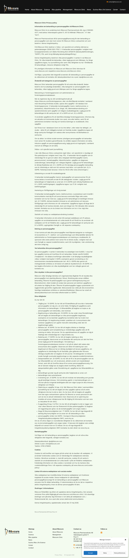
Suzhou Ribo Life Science (102, 9)
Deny (105, 553)
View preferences (119, 553)
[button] (125, 540)
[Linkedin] (101, 533)
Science (47, 9)
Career (115, 9)
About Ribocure (36, 9)
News (89, 9)
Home (27, 9)
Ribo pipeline (56, 9)
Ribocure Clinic (79, 9)
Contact (122, 9)
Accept (90, 553)
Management (67, 9)
